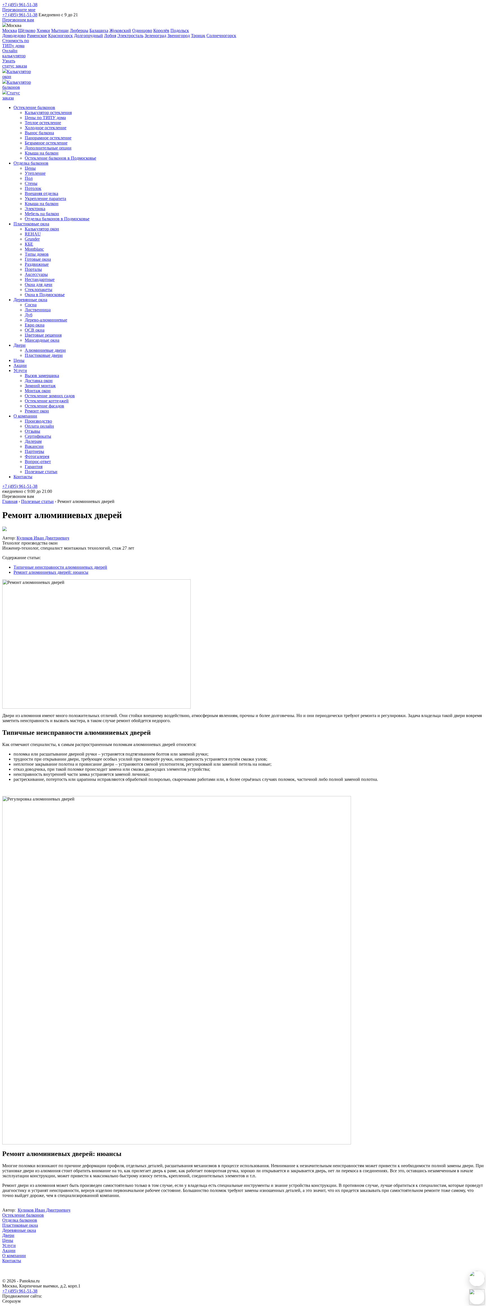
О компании (25, 416)
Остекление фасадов (44, 405)
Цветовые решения (43, 335)
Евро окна (34, 325)
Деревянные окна (30, 299)
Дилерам (33, 441)
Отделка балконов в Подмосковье (57, 218)
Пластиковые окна (31, 223)
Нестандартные (40, 279)
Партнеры (34, 451)
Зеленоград (155, 35)
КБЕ (29, 244)
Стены (31, 183)
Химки (43, 30)
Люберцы (79, 30)
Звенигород (178, 35)
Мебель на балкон (42, 213)
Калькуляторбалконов (16, 85)
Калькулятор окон (42, 228)
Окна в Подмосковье (45, 294)
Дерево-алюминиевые (46, 320)
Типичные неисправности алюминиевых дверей (60, 567)
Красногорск (60, 35)
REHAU (33, 234)
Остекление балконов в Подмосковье (60, 158)
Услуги (20, 370)
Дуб (28, 314)
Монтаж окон (38, 390)
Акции (20, 365)
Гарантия (33, 466)
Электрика (35, 208)
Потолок (33, 188)
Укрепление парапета (45, 198)
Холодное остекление (45, 127)
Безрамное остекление (46, 142)
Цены (30, 168)
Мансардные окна (42, 340)
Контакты (23, 476)
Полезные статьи (41, 471)
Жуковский (120, 30)
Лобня (110, 35)
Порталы (33, 269)
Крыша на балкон (41, 153)
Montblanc (34, 249)
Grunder (32, 239)
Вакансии (34, 446)
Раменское (37, 35)
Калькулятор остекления (48, 112)
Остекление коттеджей (47, 400)
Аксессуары (36, 274)
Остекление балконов (34, 107)
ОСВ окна (34, 330)
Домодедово (14, 35)
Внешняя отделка (41, 193)
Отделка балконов (31, 163)
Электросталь (130, 35)
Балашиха (98, 30)
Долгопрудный (88, 35)
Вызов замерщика (42, 375)
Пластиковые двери (44, 355)
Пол (29, 178)
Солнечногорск (221, 35)
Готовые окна (38, 259)
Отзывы (32, 431)
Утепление (35, 173)
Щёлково (26, 30)
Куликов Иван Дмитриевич (43, 538)
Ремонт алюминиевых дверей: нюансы (51, 572)
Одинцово (142, 30)
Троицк (198, 35)
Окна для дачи (38, 284)
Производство (38, 421)
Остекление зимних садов (50, 395)
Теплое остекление (43, 122)
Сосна (31, 304)
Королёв (161, 30)
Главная (9, 501)
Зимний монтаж (40, 385)
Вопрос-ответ (38, 461)
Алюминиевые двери (45, 350)
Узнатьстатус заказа (14, 63)
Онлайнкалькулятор (14, 53)
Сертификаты (38, 436)
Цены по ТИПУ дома (45, 117)
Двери (20, 345)
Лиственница (38, 309)
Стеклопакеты (38, 289)
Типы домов (37, 254)
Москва (9, 30)
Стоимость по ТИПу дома (15, 43)
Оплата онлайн (39, 426)
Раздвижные (37, 264)
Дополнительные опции (48, 148)
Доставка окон (39, 380)
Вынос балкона (39, 132)
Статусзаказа (11, 95)
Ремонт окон (37, 411)
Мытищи (60, 30)
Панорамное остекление (48, 137)
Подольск (179, 30)
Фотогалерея (37, 456)
